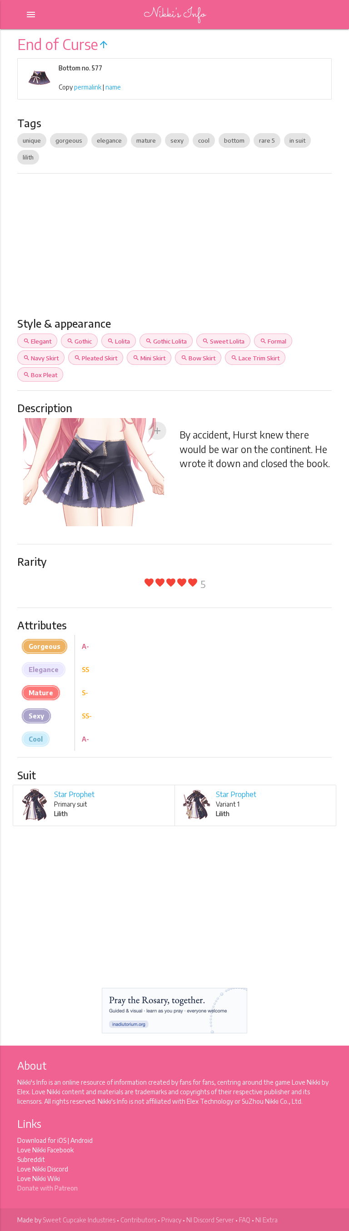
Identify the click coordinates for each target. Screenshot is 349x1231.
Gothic (79, 341)
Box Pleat (40, 375)
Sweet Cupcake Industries (79, 1220)
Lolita (118, 341)
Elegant (37, 341)
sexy (177, 140)
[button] (157, 431)
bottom (234, 140)
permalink (87, 87)
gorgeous (68, 140)
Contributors (138, 1220)
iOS (61, 1140)
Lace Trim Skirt (255, 358)
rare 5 (267, 140)
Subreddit (31, 1159)
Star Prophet (74, 794)
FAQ (244, 1220)
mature (146, 140)
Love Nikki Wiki (38, 1178)
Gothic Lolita (166, 341)
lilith (28, 157)
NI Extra (266, 1220)
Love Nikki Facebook (45, 1150)
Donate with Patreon (47, 1188)
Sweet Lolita (223, 341)
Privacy (171, 1220)
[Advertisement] (175, 249)
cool (203, 140)
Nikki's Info (174, 14)
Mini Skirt (149, 358)
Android (81, 1140)
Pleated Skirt (95, 358)
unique (32, 140)
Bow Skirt (198, 358)
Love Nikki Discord (42, 1169)
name (113, 87)
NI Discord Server (210, 1220)
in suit (297, 140)
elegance (109, 140)
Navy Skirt (41, 358)
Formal (273, 341)
